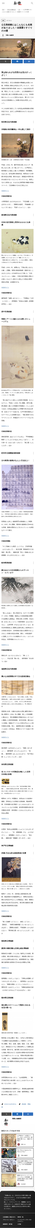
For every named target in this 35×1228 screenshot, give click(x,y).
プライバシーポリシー (9, 1219)
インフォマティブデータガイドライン (24, 1220)
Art (19, 9)
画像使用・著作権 (7, 1224)
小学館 (19, 1224)
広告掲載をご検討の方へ (9, 1217)
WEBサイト (5, 191)
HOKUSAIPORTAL (10, 1104)
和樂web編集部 (16, 1118)
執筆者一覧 (20, 1217)
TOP (3, 9)
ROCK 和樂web (11, 9)
